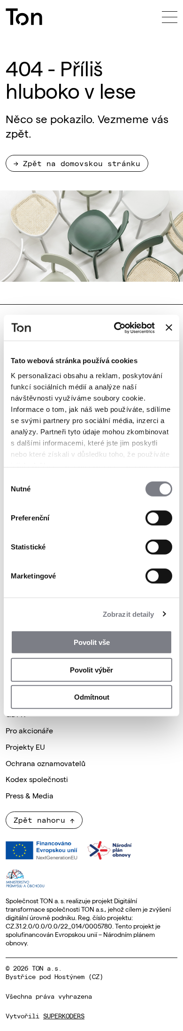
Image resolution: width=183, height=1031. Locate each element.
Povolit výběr (91, 669)
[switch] (158, 518)
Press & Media (29, 795)
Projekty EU (25, 746)
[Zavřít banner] (169, 327)
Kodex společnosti (37, 778)
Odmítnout (91, 697)
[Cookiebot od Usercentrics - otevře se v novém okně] (116, 328)
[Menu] (169, 16)
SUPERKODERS (63, 1015)
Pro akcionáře (29, 730)
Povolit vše (92, 642)
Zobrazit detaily (128, 614)
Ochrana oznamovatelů (45, 763)
